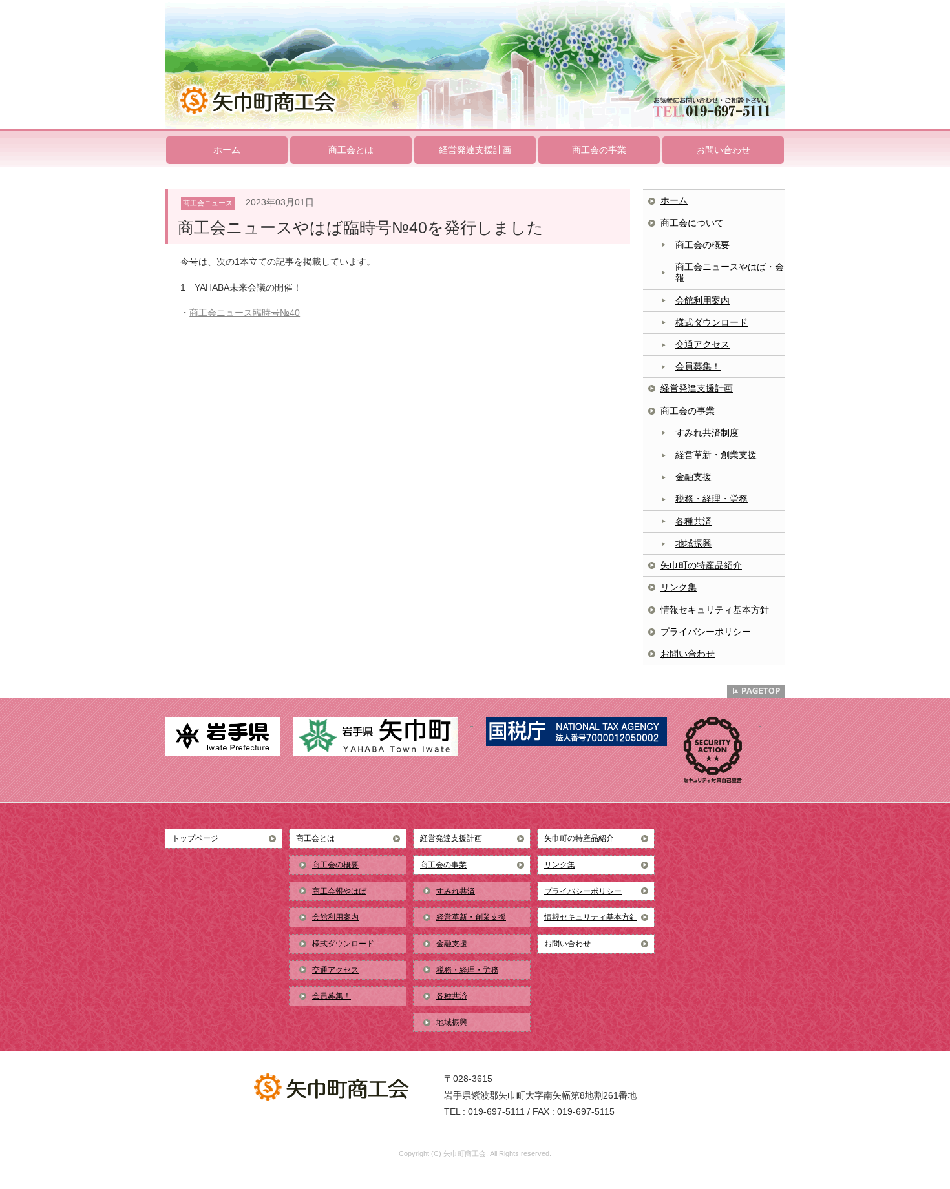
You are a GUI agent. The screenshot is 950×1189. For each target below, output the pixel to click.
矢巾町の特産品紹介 (701, 565)
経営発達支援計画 (475, 150)
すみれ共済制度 (707, 433)
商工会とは (351, 150)
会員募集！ (698, 366)
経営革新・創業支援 (716, 455)
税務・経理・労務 (711, 498)
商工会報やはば (339, 891)
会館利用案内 (702, 300)
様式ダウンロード (711, 322)
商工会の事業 (599, 150)
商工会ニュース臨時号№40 (244, 312)
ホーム (226, 150)
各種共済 (693, 521)
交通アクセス (702, 344)
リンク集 (678, 587)
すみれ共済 (455, 891)
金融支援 (693, 476)
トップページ (195, 838)
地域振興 (693, 543)
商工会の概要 (702, 245)
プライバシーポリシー (705, 631)
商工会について (692, 223)
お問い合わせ (723, 150)
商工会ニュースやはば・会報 (729, 272)
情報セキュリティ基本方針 (714, 610)
